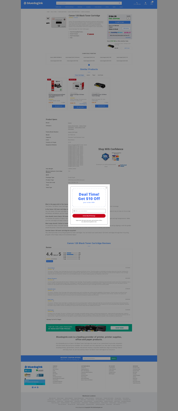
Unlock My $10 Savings (89, 216)
